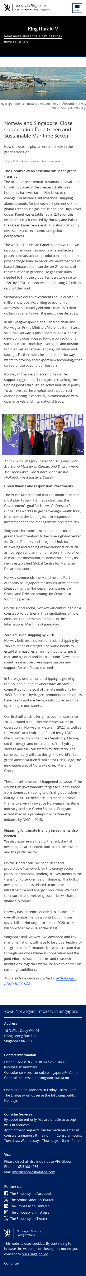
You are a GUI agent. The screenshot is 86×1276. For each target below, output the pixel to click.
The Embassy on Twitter (29, 1218)
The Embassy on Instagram (31, 1212)
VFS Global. (63, 1161)
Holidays (11, 1100)
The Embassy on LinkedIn (30, 1206)
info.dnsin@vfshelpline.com (33, 1172)
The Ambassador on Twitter (32, 1200)
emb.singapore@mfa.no (50, 1077)
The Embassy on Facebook (31, 1193)
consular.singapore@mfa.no (55, 1072)
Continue (11, 1263)
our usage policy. (35, 1254)
